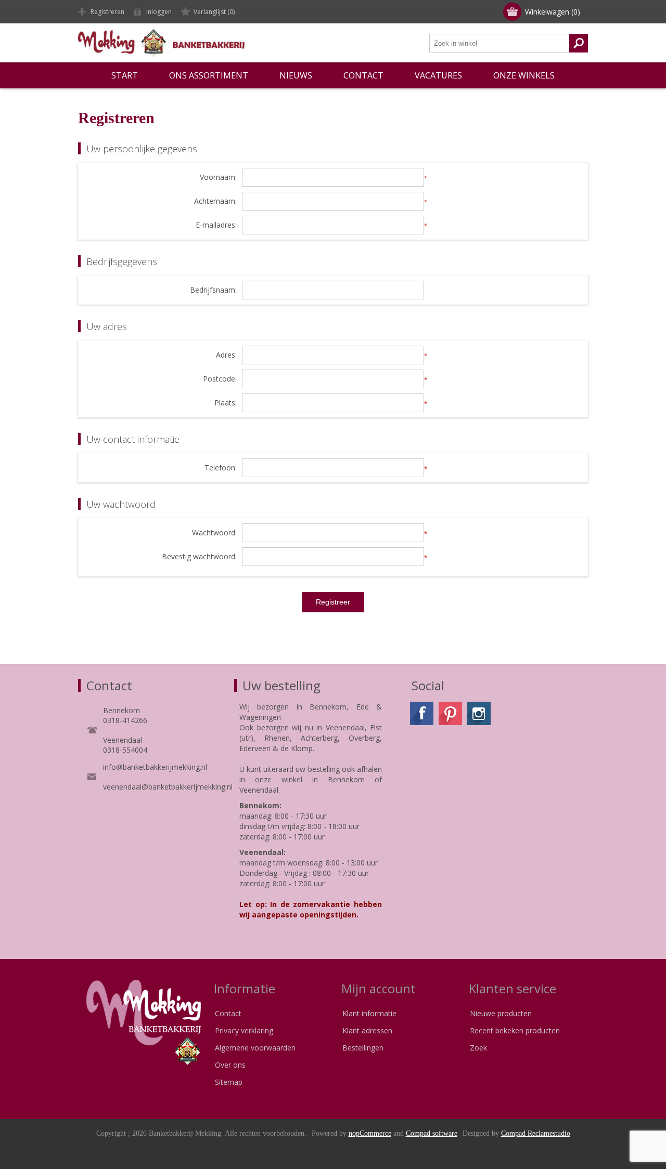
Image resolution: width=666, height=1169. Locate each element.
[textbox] (499, 43)
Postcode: (220, 379)
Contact (228, 1013)
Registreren (107, 11)
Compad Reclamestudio (535, 1133)
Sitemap (228, 1082)
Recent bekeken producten (515, 1030)
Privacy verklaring (244, 1030)
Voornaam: (218, 177)
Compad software (431, 1133)
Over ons (230, 1065)
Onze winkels (524, 75)
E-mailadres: (216, 225)
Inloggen (159, 11)
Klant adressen (367, 1030)
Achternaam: (215, 201)
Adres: (226, 355)
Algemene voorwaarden (255, 1048)
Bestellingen (362, 1048)
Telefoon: (220, 468)
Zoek (478, 1048)
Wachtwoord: (214, 533)
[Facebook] (421, 713)
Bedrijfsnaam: (213, 290)
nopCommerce (370, 1133)
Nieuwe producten (501, 1013)
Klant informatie (369, 1013)
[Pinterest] (450, 713)
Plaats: (225, 403)
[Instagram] (479, 713)
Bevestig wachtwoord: (199, 557)
